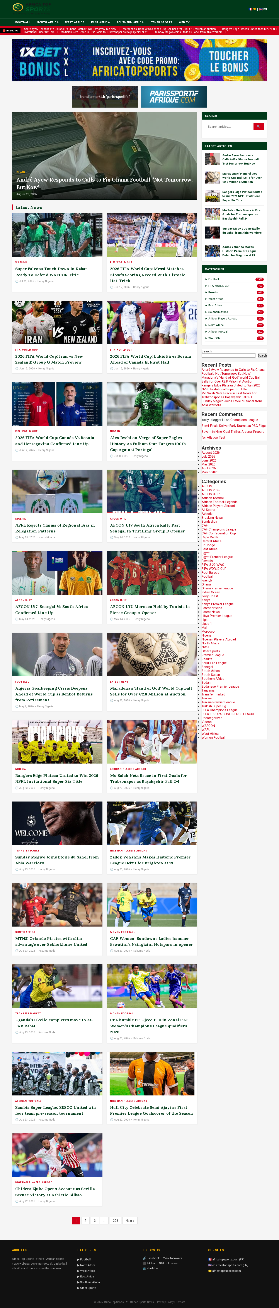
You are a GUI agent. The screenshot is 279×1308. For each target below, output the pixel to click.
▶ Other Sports (86, 1287)
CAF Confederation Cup (219, 533)
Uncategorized (212, 718)
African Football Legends (220, 502)
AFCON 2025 (211, 490)
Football (22, 22)
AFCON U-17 (118, 518)
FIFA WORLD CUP (121, 262)
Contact (180, 1302)
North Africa (48, 22)
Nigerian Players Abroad (128, 850)
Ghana (21, 172)
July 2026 (208, 456)
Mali (204, 628)
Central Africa (211, 541)
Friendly (207, 580)
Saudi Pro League (214, 663)
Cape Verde (210, 537)
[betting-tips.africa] (105, 97)
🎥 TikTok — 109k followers (160, 1263)
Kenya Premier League (218, 604)
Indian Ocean (211, 592)
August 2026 (211, 453)
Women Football (122, 932)
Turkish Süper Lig (214, 706)
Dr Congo (208, 545)
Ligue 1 (207, 624)
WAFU (206, 730)
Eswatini (207, 561)
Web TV (184, 22)
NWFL (206, 647)
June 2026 (209, 460)
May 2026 (208, 464)
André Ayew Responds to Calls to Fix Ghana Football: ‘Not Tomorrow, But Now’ (70, 29)
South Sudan (211, 675)
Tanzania (208, 690)
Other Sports (161, 22)
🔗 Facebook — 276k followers (162, 1258)
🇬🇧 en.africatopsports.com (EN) (228, 1265)
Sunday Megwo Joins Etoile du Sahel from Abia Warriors (189, 32)
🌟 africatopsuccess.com (224, 1270)
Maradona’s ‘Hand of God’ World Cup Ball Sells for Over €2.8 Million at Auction (169, 29)
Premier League (213, 655)
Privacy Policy (165, 1302)
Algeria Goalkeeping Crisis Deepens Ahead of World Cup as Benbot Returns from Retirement (54, 694)
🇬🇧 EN (263, 9)
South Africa (25, 932)
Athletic (207, 514)
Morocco (208, 631)
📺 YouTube (150, 1268)
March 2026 (210, 472)
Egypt (205, 553)
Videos (207, 722)
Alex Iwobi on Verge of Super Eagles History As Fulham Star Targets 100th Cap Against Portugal (148, 443)
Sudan (206, 683)
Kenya (206, 600)
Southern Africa (130, 22)
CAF (205, 525)
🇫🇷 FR (252, 9)
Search (207, 351)
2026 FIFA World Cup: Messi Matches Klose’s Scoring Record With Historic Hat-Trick (147, 274)
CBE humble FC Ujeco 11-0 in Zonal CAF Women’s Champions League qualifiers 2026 (149, 1025)
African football (28, 1101)
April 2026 (209, 468)
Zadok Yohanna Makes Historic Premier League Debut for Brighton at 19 (239, 251)
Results (207, 659)
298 (115, 1220)
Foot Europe (210, 573)
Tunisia (207, 698)
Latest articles (212, 608)
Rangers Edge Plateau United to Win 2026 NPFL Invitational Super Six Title (242, 196)
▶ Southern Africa (88, 1282)
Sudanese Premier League (220, 686)
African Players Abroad (128, 769)
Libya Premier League (217, 616)
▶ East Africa (85, 1276)
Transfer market (28, 850)
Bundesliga (209, 522)
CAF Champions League (219, 529)
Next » (130, 1220)
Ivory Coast (210, 596)
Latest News (119, 681)
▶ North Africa (86, 1265)
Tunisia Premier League (218, 702)
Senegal (207, 667)
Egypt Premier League (217, 557)
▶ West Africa (86, 1270)
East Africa (100, 22)
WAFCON (21, 262)
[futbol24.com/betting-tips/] (174, 97)
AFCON (207, 486)
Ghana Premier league (217, 588)
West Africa (75, 22)
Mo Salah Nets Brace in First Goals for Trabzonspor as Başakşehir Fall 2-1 (105, 32)
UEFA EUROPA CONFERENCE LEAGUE (228, 714)
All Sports (209, 510)
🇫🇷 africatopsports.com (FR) (226, 1259)
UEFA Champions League (220, 710)
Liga (205, 620)
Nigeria (115, 431)
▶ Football (84, 1259)
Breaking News (212, 518)
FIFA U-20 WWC (213, 565)
